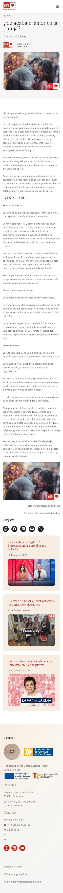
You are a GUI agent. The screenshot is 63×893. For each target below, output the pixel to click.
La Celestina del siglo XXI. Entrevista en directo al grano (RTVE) (27, 546)
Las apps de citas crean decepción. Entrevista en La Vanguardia (30, 663)
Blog (7, 16)
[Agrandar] (56, 466)
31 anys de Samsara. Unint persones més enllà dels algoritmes (31, 603)
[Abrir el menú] (57, 6)
